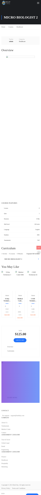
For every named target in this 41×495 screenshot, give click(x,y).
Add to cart (7, 281)
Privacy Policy (5, 488)
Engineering (5, 449)
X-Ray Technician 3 (7, 300)
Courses (10, 27)
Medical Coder (5, 429)
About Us (4, 422)
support (17, 415)
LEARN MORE (12, 397)
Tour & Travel (5, 439)
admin (7, 295)
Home (3, 27)
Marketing (4, 467)
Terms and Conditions (18, 488)
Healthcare (19, 27)
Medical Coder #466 (20, 300)
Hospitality (4, 463)
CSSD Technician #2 (33, 300)
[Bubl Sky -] (6, 2)
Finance (3, 457)
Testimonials (5, 426)
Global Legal (5, 443)
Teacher (11, 39)
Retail (3, 446)
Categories (22, 39)
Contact (3, 432)
